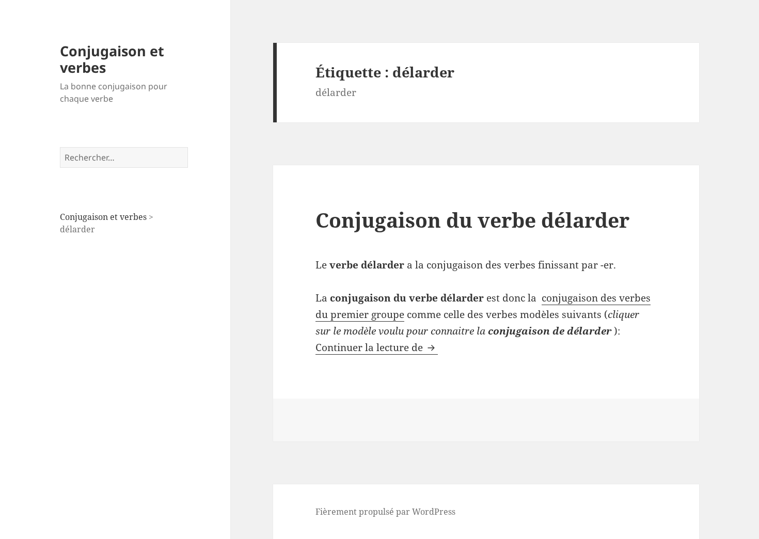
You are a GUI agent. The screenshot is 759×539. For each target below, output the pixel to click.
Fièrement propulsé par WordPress (385, 511)
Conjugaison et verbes (112, 59)
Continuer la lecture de (376, 347)
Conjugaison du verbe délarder (472, 219)
